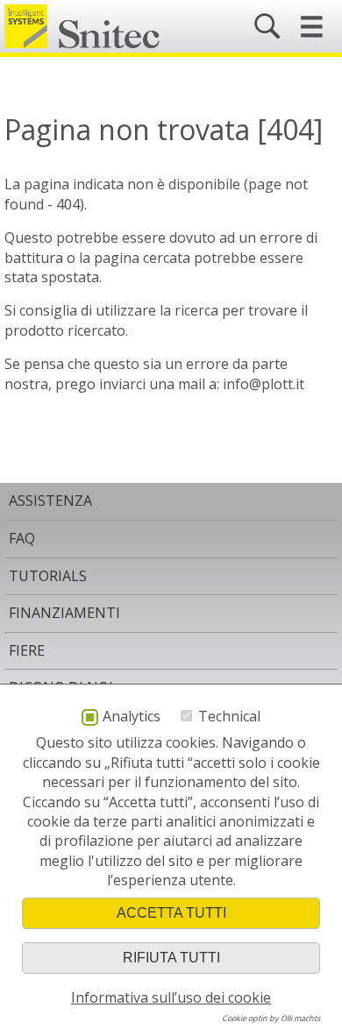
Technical (229, 716)
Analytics (131, 717)
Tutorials (48, 575)
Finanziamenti (64, 612)
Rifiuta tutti (171, 957)
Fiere (27, 650)
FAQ (22, 538)
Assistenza (50, 500)
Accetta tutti (171, 912)
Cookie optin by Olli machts (271, 1018)
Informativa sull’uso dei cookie (171, 997)
